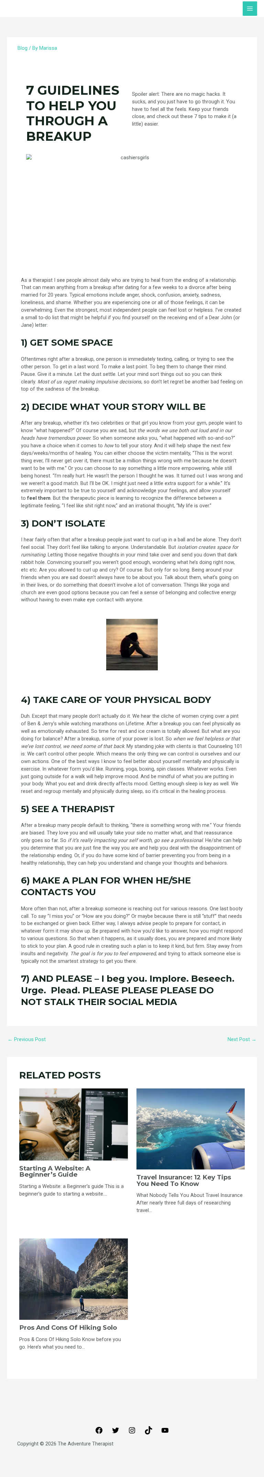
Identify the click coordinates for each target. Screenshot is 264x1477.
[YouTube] (165, 1433)
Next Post (242, 1039)
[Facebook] (99, 1433)
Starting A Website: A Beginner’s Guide (54, 1171)
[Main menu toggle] (250, 8)
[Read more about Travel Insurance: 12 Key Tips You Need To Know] (190, 1129)
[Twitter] (115, 1433)
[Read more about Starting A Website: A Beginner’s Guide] (73, 1124)
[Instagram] (132, 1433)
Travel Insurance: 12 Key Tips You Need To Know (183, 1180)
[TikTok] (148, 1433)
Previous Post (27, 1039)
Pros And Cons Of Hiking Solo (68, 1327)
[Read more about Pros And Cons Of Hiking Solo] (73, 1279)
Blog (23, 48)
